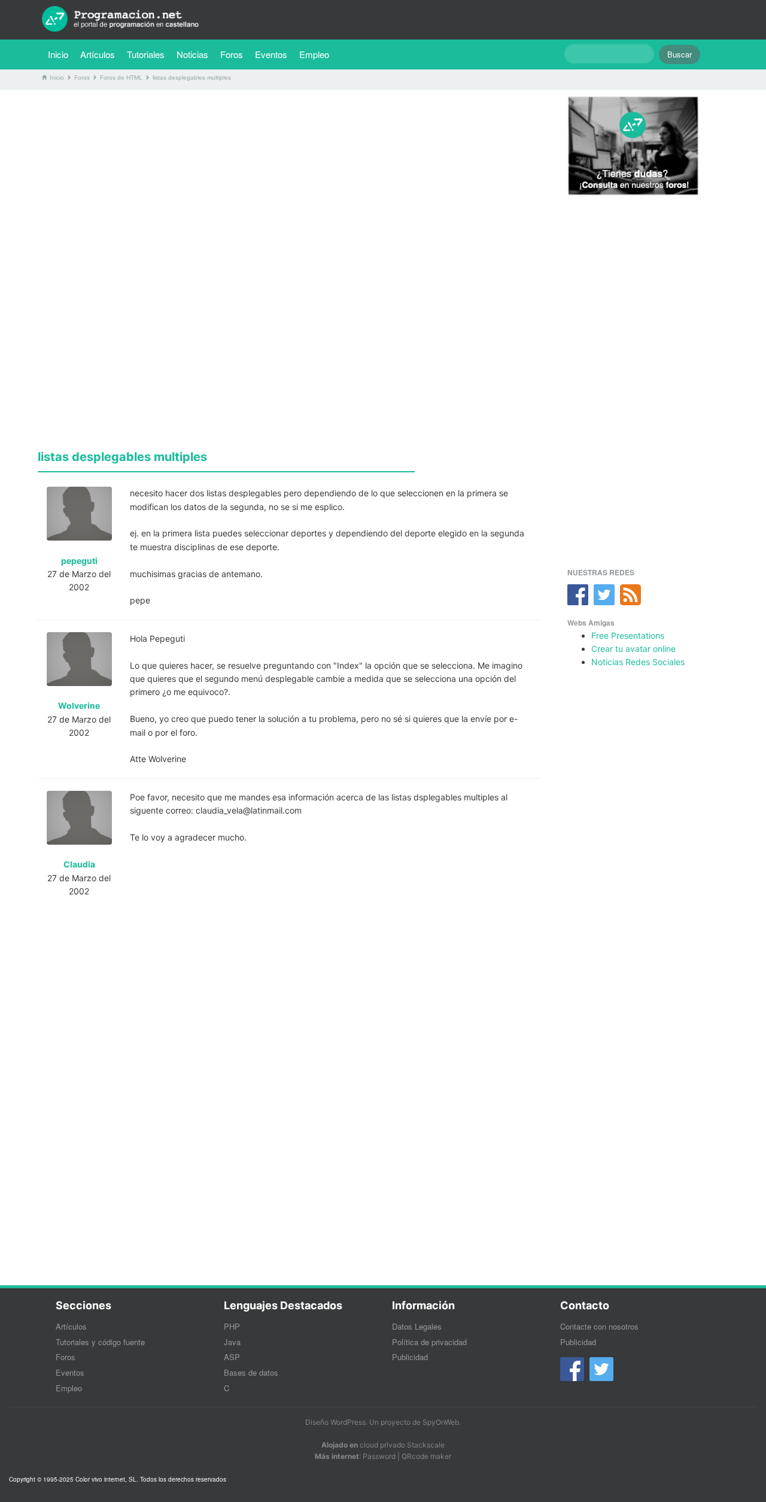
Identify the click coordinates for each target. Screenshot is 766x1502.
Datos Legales (417, 1326)
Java (232, 1342)
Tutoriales (149, 53)
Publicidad (410, 1357)
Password (379, 1456)
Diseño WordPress (335, 1422)
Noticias (192, 54)
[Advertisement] (289, 182)
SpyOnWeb (440, 1422)
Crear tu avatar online (633, 649)
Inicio (58, 54)
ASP (232, 1357)
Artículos (97, 54)
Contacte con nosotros (599, 1326)
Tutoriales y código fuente (100, 1342)
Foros (231, 54)
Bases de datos (251, 1372)
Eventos (271, 54)
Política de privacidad (429, 1342)
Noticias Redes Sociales (638, 662)
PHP (232, 1326)
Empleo (314, 54)
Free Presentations (627, 635)
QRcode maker (426, 1456)
